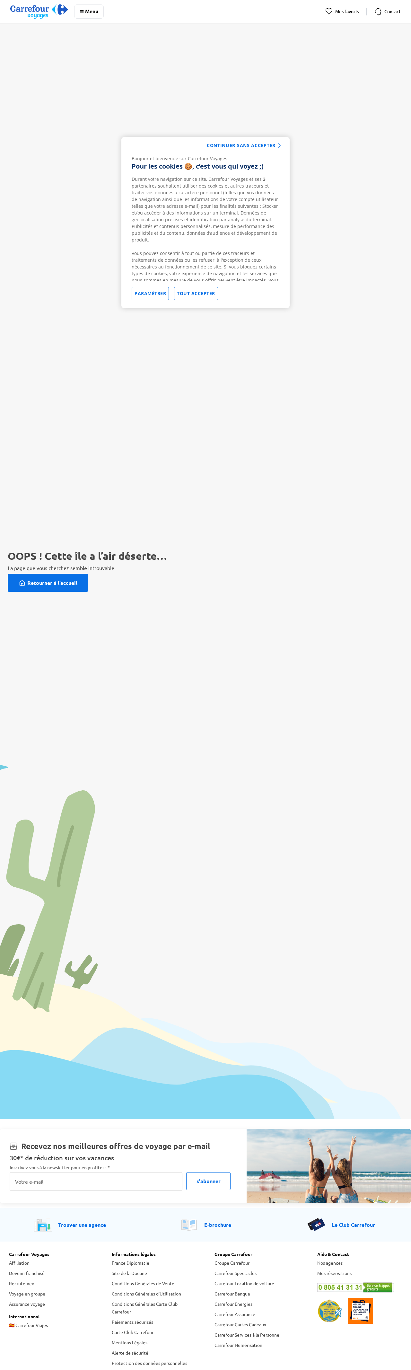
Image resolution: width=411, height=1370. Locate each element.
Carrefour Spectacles (235, 1273)
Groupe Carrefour (231, 1263)
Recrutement (22, 1283)
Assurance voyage (27, 1304)
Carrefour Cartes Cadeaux (240, 1324)
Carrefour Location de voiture (244, 1283)
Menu (91, 11)
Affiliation (19, 1263)
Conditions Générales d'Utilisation (146, 1293)
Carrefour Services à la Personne (246, 1335)
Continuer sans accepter (241, 145)
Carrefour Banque (232, 1293)
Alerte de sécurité (130, 1353)
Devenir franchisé (27, 1273)
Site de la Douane (129, 1273)
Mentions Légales (129, 1342)
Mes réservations (334, 1273)
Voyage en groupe (27, 1293)
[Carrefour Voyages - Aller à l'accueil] (39, 11)
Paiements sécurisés (132, 1322)
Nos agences (330, 1263)
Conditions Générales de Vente (143, 1283)
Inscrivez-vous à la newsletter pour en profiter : (60, 1167)
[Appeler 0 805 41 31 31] (359, 1287)
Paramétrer (150, 293)
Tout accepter (196, 293)
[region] (205, 222)
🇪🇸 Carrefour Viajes (28, 1325)
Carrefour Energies (233, 1304)
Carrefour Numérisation (238, 1345)
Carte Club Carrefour (132, 1332)
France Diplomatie (130, 1263)
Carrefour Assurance (234, 1314)
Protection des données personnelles (149, 1363)
